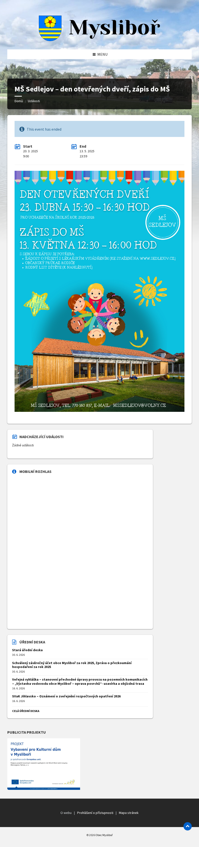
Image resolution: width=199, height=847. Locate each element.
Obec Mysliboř (104, 835)
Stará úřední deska (27, 650)
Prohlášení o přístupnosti (95, 813)
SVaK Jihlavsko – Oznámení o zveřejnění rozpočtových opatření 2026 (66, 696)
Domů (19, 101)
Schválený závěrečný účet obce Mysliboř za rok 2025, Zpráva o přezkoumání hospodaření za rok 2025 (72, 665)
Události (34, 101)
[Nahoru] (187, 826)
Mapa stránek (129, 813)
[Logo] (99, 39)
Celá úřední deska (25, 711)
